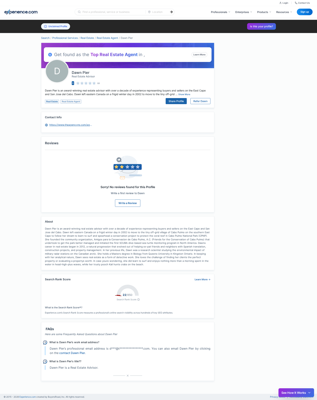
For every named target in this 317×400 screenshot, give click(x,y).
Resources (282, 12)
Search (45, 37)
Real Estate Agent (107, 37)
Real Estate (87, 37)
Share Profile (176, 101)
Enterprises (242, 12)
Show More (184, 94)
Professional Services (65, 37)
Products (262, 12)
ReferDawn (200, 101)
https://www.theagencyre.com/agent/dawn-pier (71, 124)
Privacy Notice (277, 397)
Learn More (199, 54)
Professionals (219, 12)
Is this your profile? (261, 26)
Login (285, 2)
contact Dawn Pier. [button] (72, 353)
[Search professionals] (171, 12)
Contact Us (304, 2)
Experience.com (27, 396)
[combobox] (112, 12)
